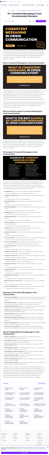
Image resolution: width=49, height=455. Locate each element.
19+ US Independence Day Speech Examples (38, 393)
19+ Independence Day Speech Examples (10, 398)
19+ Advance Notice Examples (9, 389)
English (13, 10)
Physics (15, 436)
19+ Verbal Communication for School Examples (24, 410)
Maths (3, 438)
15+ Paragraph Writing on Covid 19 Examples (10, 393)
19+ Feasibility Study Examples (38, 389)
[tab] (4, 5)
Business (27, 438)
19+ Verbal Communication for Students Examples (38, 410)
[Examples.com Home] (3, 1)
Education (27, 440)
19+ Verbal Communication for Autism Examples (9, 410)
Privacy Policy (40, 438)
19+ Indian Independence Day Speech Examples (25, 393)
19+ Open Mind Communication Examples (10, 404)
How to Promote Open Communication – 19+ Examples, (38, 399)
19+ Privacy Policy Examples (23, 389)
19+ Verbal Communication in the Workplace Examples (38, 416)
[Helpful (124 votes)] (30, 21)
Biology (15, 438)
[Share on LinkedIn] (13, 21)
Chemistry (4, 440)
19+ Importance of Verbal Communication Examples (39, 404)
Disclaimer (39, 442)
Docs (15, 440)
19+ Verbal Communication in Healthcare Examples (9, 422)
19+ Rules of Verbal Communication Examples (25, 404)
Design (26, 436)
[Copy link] (4, 21)
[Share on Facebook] (10, 21)
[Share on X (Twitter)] (7, 21)
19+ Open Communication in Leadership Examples (25, 398)
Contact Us (39, 444)
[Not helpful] (33, 21)
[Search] (41, 1)
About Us (39, 436)
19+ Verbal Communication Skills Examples (24, 416)
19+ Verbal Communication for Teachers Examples (9, 416)
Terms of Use (40, 440)
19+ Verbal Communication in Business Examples (24, 422)
